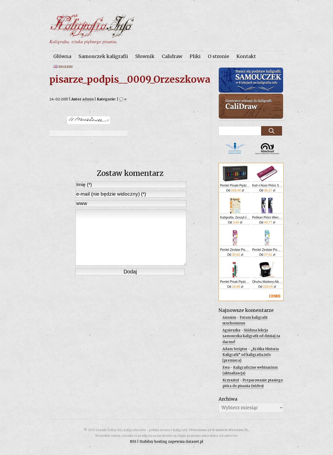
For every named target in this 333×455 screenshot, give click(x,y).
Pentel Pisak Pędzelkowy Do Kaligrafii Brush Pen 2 (235, 282)
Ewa (226, 367)
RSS (133, 441)
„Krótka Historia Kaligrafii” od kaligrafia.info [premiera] (250, 355)
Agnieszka (231, 330)
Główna (62, 56)
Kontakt (246, 56)
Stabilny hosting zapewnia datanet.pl (171, 441)
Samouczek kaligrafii (103, 56)
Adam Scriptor (234, 349)
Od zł (235, 190)
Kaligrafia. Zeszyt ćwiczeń (235, 217)
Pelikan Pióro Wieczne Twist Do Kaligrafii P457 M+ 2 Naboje (267, 217)
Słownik (145, 56)
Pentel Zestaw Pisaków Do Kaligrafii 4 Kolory (235, 250)
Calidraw (172, 56)
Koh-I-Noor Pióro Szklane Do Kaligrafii (267, 185)
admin (88, 99)
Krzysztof (230, 380)
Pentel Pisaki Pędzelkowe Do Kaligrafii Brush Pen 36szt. (235, 185)
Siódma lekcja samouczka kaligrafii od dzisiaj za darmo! (251, 336)
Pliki (195, 56)
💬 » (122, 99)
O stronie (218, 56)
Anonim (229, 317)
